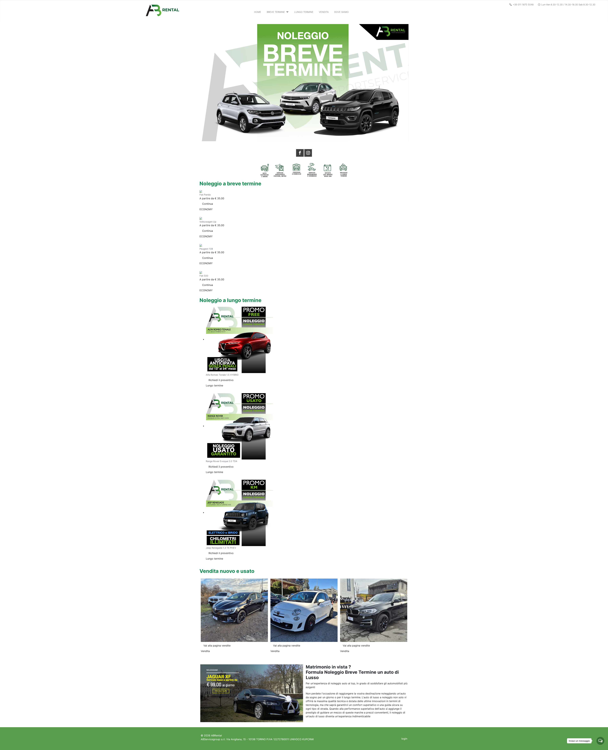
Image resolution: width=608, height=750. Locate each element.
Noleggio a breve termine (230, 183)
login (404, 738)
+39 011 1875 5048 (523, 4)
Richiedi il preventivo (221, 380)
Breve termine (276, 12)
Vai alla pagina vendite (217, 645)
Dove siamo (341, 12)
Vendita (324, 12)
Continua (207, 203)
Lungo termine (303, 12)
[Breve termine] (287, 12)
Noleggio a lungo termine (230, 300)
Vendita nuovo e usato (227, 571)
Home (257, 12)
